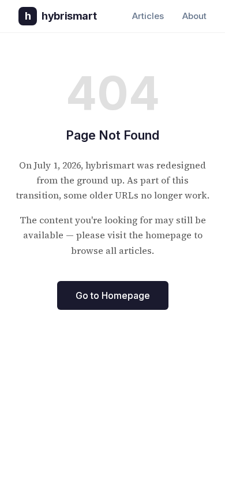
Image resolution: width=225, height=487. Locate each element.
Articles (148, 15)
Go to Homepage (113, 295)
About (194, 15)
